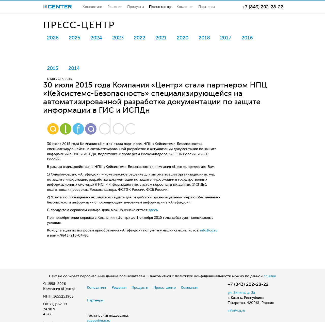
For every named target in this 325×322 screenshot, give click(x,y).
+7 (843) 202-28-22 (262, 6)
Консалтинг (92, 7)
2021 (161, 38)
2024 (96, 38)
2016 (247, 38)
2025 (74, 38)
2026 (53, 38)
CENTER (57, 7)
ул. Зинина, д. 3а (241, 293)
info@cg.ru (208, 230)
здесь (153, 210)
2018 (204, 38)
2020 (182, 38)
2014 (74, 68)
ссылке (270, 276)
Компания (184, 7)
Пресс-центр (160, 7)
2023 (118, 38)
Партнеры (206, 7)
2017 (225, 38)
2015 (52, 68)
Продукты (135, 7)
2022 (139, 38)
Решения (114, 7)
